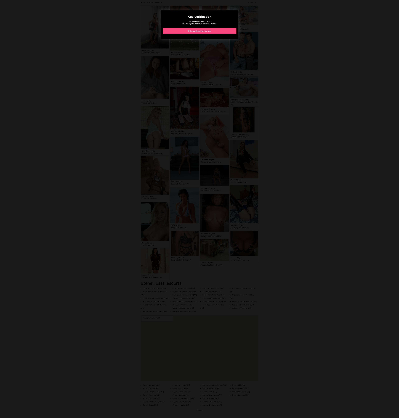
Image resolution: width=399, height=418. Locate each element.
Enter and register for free (199, 31)
